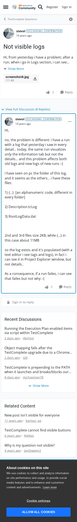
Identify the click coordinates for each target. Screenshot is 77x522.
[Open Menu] (71, 19)
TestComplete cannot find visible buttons (37, 430)
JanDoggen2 (32, 451)
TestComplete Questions (22, 19)
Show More (16, 69)
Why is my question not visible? (29, 445)
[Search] (40, 7)
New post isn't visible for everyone (32, 415)
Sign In (67, 7)
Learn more (50, 487)
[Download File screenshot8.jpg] (35, 78)
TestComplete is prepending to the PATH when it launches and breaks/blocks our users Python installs (37, 369)
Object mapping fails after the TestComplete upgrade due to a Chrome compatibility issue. (37, 350)
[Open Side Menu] (5, 7)
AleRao (29, 436)
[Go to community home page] (24, 7)
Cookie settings (38, 500)
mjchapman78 (33, 377)
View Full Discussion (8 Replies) (28, 109)
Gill (25, 358)
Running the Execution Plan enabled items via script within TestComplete (38, 330)
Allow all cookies (38, 512)
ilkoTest (28, 338)
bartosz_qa (33, 421)
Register (52, 7)
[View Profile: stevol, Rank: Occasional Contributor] (8, 33)
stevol (20, 31)
